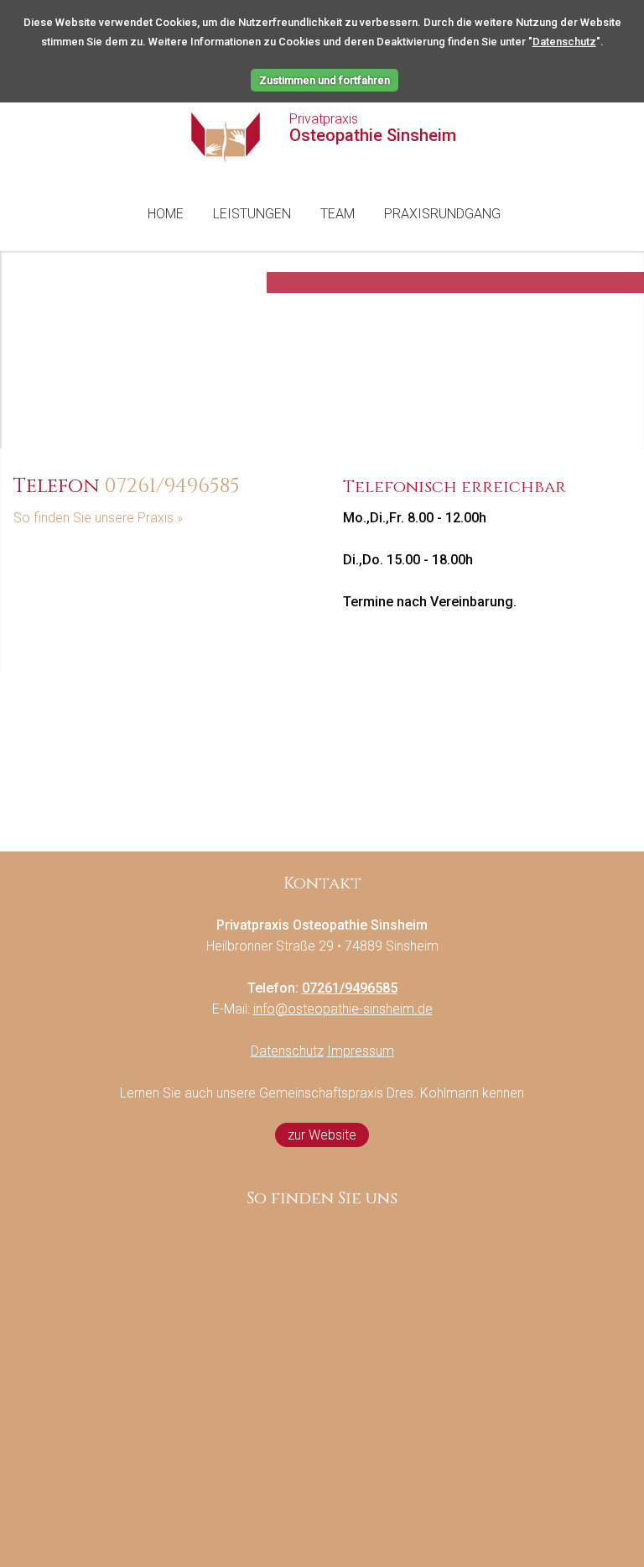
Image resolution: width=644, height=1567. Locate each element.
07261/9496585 (172, 486)
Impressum (360, 1051)
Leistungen (252, 214)
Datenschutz (564, 41)
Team (337, 214)
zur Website (322, 1135)
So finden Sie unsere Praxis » (98, 518)
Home (166, 214)
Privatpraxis (372, 129)
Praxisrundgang (442, 214)
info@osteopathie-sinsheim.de (343, 1009)
